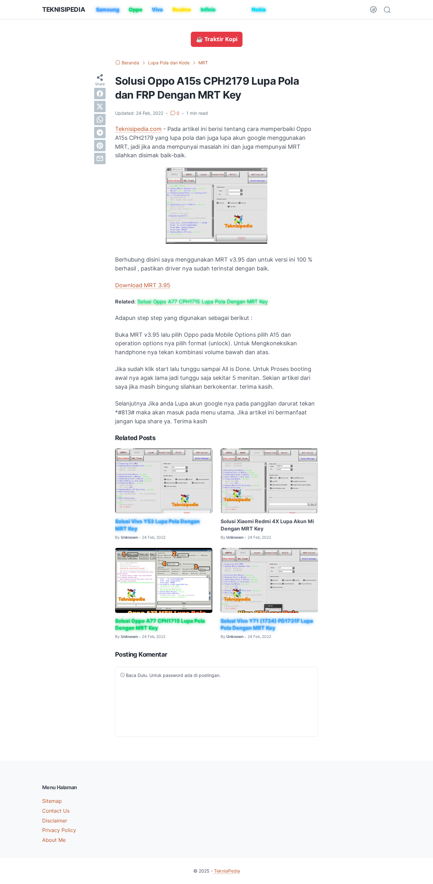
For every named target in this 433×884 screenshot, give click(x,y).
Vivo (157, 9)
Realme (181, 9)
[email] (100, 158)
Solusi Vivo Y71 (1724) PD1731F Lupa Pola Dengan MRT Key (267, 624)
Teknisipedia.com (138, 129)
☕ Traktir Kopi (216, 39)
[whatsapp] (100, 119)
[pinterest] (100, 145)
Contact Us (55, 811)
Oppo (135, 9)
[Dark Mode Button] (373, 9)
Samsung (107, 9)
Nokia (259, 9)
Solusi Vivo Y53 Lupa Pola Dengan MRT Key (157, 524)
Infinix (208, 9)
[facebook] (100, 93)
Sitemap (52, 801)
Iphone (233, 9)
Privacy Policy (59, 830)
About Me (54, 840)
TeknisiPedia (63, 9)
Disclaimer (54, 820)
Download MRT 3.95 (142, 285)
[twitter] (100, 106)
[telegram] (100, 132)
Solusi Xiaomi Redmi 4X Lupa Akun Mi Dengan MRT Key (267, 524)
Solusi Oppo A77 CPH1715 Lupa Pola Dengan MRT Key (202, 301)
